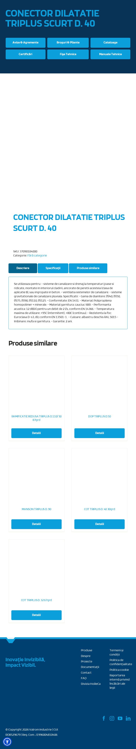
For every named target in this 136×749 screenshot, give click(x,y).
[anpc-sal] (92, 691)
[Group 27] (11, 650)
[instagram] (112, 718)
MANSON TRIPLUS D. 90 (36, 509)
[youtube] (120, 718)
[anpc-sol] (120, 701)
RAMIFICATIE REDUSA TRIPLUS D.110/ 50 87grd (37, 418)
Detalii (36, 433)
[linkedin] (128, 718)
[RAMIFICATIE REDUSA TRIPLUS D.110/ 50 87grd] (36, 383)
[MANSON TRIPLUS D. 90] (36, 476)
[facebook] (103, 718)
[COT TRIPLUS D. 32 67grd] (36, 567)
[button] (7, 741)
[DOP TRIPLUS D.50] (99, 383)
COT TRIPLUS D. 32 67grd (36, 600)
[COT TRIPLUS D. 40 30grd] (99, 476)
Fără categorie (37, 255)
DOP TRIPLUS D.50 (99, 416)
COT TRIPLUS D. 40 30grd (99, 509)
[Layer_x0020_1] (19, 717)
